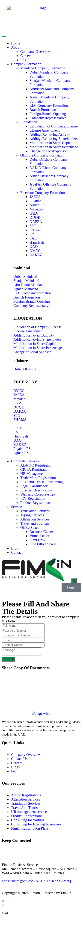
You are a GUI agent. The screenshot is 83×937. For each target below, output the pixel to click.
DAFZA (36, 222)
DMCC (35, 251)
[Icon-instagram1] (45, 852)
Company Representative (48, 118)
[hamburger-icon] (4, 36)
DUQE (35, 217)
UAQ (34, 246)
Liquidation (28, 122)
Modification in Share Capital (51, 143)
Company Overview (35, 51)
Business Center (41, 532)
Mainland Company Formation (42, 68)
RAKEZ (36, 255)
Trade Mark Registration (38, 478)
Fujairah (36, 201)
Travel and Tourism (34, 523)
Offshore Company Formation (42, 155)
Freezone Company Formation (42, 193)
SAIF (34, 238)
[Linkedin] (57, 852)
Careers (25, 56)
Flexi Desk (37, 540)
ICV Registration (32, 498)
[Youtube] (32, 852)
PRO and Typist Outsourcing (41, 482)
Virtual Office (40, 536)
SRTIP (34, 234)
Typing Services (32, 515)
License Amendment (44, 130)
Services (17, 507)
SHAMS (36, 230)
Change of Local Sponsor (48, 151)
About (15, 47)
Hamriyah (37, 242)
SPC (33, 226)
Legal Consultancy (34, 486)
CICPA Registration (34, 469)
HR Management (32, 474)
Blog (14, 548)
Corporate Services (25, 461)
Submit (8, 659)
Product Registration (35, 503)
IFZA (34, 213)
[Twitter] (20, 852)
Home (15, 43)
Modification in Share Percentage (54, 147)
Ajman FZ (37, 205)
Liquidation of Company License (54, 126)
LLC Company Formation (49, 105)
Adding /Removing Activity (50, 134)
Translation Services (35, 511)
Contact (16, 552)
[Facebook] (7, 852)
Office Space (29, 527)
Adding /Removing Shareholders (53, 139)
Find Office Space (43, 544)
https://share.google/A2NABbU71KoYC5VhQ (36, 881)
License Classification (36, 490)
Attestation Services (34, 519)
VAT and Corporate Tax (37, 494)
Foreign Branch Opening (48, 114)
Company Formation (26, 64)
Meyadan (36, 209)
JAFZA (35, 197)
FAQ (24, 60)
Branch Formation (43, 110)
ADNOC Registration (36, 465)
